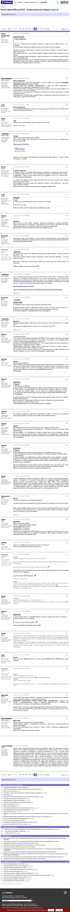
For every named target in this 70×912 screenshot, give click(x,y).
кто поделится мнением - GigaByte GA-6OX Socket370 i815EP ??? (19, 873)
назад (9, 29)
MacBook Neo (6, 794)
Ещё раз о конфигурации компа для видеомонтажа (16, 818)
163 (44, 29)
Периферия (3, 7)
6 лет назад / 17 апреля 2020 (21, 411)
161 (38, 29)
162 (41, 29)
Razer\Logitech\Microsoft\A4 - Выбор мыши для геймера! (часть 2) (29, 9)
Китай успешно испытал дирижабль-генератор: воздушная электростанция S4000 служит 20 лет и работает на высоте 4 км (33, 856)
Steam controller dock (10, 833)
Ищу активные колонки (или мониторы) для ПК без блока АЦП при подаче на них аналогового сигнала (30, 829)
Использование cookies (7, 905)
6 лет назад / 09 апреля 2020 (21, 274)
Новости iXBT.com (6, 836)
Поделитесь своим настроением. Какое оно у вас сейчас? (17, 802)
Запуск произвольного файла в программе (14, 879)
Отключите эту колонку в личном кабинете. (12, 883)
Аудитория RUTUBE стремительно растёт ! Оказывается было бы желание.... (21, 796)
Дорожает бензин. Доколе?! (10, 806)
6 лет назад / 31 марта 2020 (21, 249)
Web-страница (4, 42)
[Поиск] (57, 2)
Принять (51, 910)
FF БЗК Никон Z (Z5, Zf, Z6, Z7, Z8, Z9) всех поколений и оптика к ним (19, 822)
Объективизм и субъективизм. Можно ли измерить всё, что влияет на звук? (21, 789)
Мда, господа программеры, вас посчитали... (14, 864)
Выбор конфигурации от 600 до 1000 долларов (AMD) (16, 809)
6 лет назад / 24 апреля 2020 (21, 633)
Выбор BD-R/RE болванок (9, 811)
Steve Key (18, 293)
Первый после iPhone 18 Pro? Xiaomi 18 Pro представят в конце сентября (21, 843)
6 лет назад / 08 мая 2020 (20, 695)
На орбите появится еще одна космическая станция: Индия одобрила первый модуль (24, 858)
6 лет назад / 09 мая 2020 (20, 745)
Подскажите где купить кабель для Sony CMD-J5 (15, 867)
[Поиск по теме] (65, 29)
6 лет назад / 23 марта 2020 (21, 104)
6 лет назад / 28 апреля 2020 (21, 668)
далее (47, 29)
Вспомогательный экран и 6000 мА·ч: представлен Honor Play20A (19, 847)
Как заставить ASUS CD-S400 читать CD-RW (14, 880)
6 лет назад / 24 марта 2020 (21, 133)
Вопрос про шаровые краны (10, 791)
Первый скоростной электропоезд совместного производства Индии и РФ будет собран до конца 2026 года (30, 852)
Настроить (59, 910)
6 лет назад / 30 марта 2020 (21, 235)
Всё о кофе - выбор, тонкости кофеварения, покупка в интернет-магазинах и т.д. (23, 793)
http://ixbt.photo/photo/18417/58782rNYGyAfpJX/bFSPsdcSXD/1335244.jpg (40, 289)
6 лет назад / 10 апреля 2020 (21, 318)
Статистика (33, 904)
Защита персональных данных (31, 905)
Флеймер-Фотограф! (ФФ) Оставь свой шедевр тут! (15, 787)
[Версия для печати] (63, 29)
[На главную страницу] (7, 2)
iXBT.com (4, 907)
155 (20, 29)
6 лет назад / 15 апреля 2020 (21, 334)
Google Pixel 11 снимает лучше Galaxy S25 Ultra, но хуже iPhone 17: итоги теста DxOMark (25, 845)
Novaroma (18, 329)
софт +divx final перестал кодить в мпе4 (13, 871)
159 (32, 29)
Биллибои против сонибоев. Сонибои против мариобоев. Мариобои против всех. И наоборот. (26, 816)
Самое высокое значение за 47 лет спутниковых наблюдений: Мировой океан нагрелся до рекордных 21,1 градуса (31, 841)
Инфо (66, 33)
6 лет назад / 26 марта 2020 (21, 194)
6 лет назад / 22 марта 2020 (21, 33)
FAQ (28, 904)
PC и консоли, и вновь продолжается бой (13, 820)
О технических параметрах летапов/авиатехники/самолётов (18, 808)
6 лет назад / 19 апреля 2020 (21, 496)
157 (26, 29)
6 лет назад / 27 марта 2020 (21, 215)
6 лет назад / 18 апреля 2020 (21, 476)
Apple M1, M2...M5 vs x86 (9, 804)
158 (29, 29)
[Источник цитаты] (14, 37)
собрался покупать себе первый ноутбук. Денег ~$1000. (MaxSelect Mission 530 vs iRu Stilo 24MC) (27, 875)
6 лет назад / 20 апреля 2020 (21, 596)
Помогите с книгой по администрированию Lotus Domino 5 (18, 869)
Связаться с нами (6, 904)
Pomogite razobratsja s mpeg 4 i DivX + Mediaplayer (15, 865)
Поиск (25, 904)
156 (23, 29)
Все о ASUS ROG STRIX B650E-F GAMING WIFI (15, 831)
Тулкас (17, 514)
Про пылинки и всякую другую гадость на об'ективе (16, 877)
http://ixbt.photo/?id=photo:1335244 (23, 286)
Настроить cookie (18, 905)
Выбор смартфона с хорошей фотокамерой (14, 800)
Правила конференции (17, 904)
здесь (14, 14)
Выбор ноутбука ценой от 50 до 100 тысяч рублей (15, 824)
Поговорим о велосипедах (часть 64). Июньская (14, 798)
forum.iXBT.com (34, 907)
